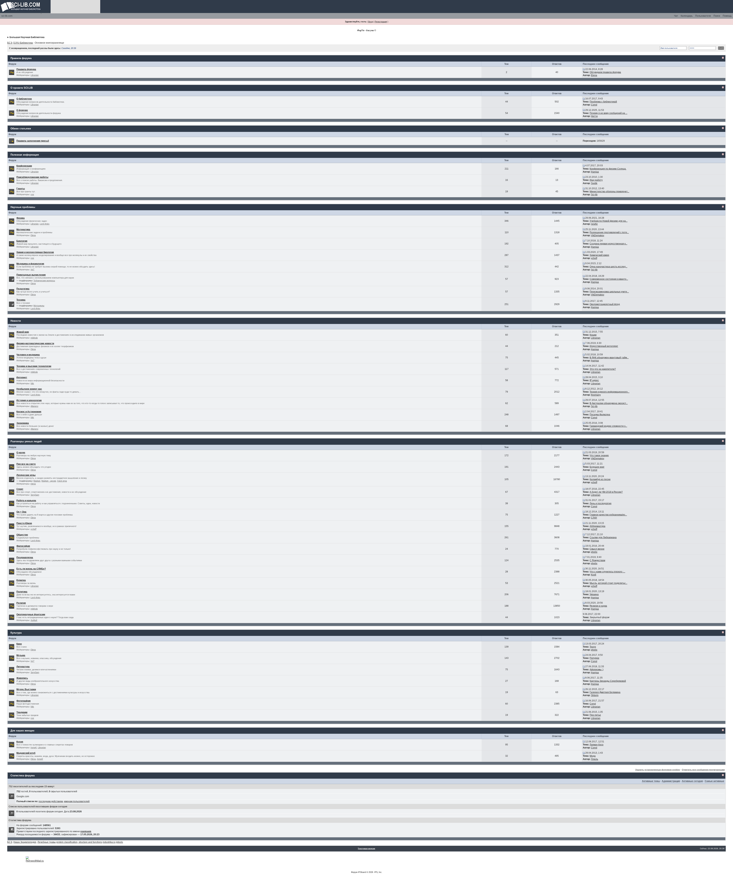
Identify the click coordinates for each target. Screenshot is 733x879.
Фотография (23, 701)
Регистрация (381, 21)
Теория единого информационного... (609, 391)
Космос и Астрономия (28, 411)
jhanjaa (595, 171)
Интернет (21, 377)
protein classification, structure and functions (79, 842)
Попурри (594, 658)
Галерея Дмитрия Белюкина (605, 692)
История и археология (29, 400)
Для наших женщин (22, 730)
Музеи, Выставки (26, 689)
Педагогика (22, 288)
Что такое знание (599, 455)
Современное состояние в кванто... (609, 279)
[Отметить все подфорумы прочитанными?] (12, 279)
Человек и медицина (28, 354)
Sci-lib (594, 194)
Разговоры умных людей (26, 441)
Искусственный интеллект (604, 346)
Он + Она (21, 512)
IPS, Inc (378, 872)
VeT (32, 269)
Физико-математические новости (35, 343)
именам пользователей (77, 801)
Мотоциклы (38, 305)
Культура (16, 632)
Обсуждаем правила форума (605, 72)
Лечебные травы (46, 842)
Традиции (21, 712)
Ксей (593, 574)
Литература (23, 666)
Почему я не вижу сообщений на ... (608, 113)
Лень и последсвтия (600, 503)
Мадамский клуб (25, 753)
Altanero (34, 406)
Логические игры (26, 475)
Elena (594, 75)
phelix (594, 552)
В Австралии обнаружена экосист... (609, 403)
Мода (593, 756)
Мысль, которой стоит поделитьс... (608, 583)
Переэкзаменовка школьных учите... (609, 291)
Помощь (727, 16)
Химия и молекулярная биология (35, 252)
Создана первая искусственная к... (608, 243)
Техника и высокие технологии (33, 366)
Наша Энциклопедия (24, 842)
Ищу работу (596, 180)
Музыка (20, 655)
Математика (23, 229)
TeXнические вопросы (44, 280)
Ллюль (594, 759)
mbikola (34, 338)
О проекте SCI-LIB (21, 87)
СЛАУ (594, 517)
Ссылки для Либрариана (603, 537)
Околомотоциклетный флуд (605, 304)
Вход (370, 21)
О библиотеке (24, 98)
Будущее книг (597, 467)
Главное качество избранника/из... (608, 514)
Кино (19, 644)
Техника (20, 300)
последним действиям (51, 801)
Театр (593, 646)
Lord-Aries (44, 224)
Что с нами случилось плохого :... (607, 571)
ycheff (594, 258)
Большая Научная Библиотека (27, 37)
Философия (23, 546)
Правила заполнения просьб (32, 141)
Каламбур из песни (600, 479)
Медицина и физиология (30, 263)
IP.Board (362, 872)
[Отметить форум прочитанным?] (12, 72)
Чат (676, 16)
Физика (20, 218)
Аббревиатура (597, 526)
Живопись (22, 678)
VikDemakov (597, 235)
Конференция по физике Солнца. (608, 168)
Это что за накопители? (603, 369)
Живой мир (22, 332)
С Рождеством (597, 560)
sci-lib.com (6, 16)
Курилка (21, 580)
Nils (32, 383)
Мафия (36, 481)
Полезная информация (24, 154)
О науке (20, 452)
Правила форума (20, 58)
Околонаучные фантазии (30, 614)
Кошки (593, 335)
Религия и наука (598, 606)
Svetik (594, 183)
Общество (22, 534)
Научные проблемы (22, 207)
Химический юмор (599, 255)
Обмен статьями (20, 128)
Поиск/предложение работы (32, 177)
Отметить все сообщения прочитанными (703, 770)
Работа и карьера (26, 500)
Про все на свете (26, 464)
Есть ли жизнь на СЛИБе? (31, 568)
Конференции (24, 166)
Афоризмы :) (596, 669)
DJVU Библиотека (23, 42)
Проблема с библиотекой (603, 101)
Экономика (22, 423)
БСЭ (9, 42)
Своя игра (62, 481)
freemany (596, 395)
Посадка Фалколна (600, 414)
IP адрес (594, 380)
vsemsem (85, 831)
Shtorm (594, 695)
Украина (594, 594)
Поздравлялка (24, 557)
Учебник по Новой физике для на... (608, 221)
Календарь (687, 16)
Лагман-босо (596, 744)
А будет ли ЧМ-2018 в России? (606, 492)
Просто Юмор (24, 523)
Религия (21, 603)
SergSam (35, 495)
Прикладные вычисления (31, 275)
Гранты (20, 188)
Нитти (594, 116)
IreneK (34, 747)
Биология (21, 241)
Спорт (19, 489)
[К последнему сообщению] (584, 69)
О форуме (22, 110)
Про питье (595, 715)
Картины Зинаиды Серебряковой (608, 681)
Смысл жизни (597, 549)
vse (32, 194)
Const (594, 104)
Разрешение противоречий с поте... (609, 232)
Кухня (19, 741)
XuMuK (34, 620)
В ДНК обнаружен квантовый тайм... (609, 357)
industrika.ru (109, 842)
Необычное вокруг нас (29, 389)
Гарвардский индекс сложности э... (608, 426)
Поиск (717, 16)
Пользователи (703, 16)
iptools (119, 842)
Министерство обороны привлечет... (609, 191)
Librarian (35, 75)
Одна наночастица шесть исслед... (608, 266)
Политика (21, 591)
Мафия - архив (48, 481)
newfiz (594, 224)
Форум (354, 872)
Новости (15, 320)
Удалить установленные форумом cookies (657, 770)
